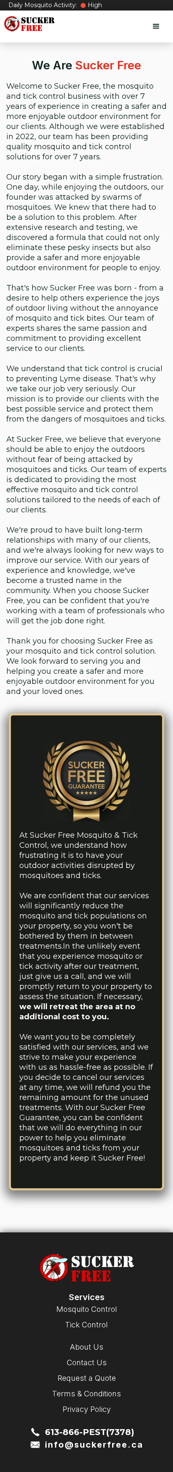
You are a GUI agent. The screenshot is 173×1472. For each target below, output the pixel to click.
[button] (156, 26)
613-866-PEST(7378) (89, 1432)
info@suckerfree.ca (94, 1445)
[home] (29, 24)
